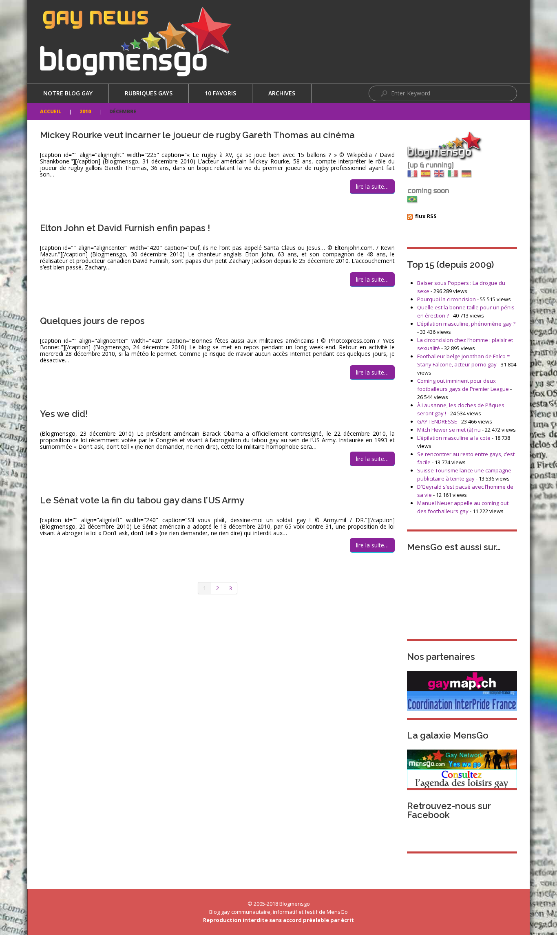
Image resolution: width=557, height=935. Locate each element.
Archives (281, 93)
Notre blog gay (68, 93)
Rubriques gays (148, 93)
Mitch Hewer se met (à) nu (449, 429)
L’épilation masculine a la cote (454, 437)
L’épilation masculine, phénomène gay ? (466, 323)
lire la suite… (372, 186)
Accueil (50, 111)
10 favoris (220, 93)
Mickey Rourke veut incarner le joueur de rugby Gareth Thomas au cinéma (197, 135)
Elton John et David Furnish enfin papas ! (125, 228)
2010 (85, 111)
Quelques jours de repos (92, 320)
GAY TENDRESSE (437, 421)
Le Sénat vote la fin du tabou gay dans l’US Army (142, 500)
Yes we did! (64, 413)
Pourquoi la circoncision (446, 299)
